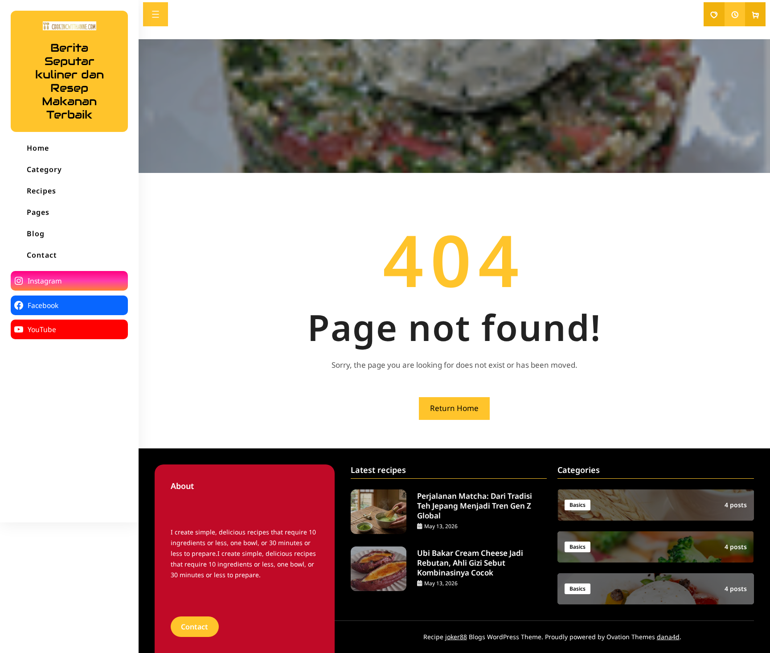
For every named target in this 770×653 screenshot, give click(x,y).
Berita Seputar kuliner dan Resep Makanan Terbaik (69, 81)
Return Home (454, 408)
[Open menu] (155, 14)
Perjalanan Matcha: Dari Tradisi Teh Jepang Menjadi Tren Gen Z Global (474, 506)
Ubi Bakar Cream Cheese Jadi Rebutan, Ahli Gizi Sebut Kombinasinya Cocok (470, 563)
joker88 (456, 636)
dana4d (668, 636)
